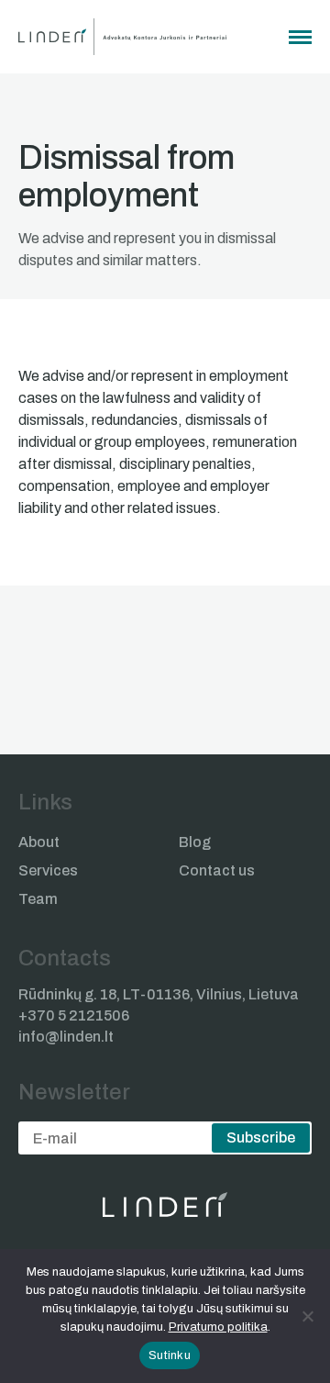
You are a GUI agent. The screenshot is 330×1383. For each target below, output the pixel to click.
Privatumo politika (218, 1327)
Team (38, 899)
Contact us (217, 870)
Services (48, 870)
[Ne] (307, 1316)
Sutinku (169, 1355)
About (39, 842)
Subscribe (260, 1137)
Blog (195, 842)
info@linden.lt (66, 1036)
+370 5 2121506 (73, 1015)
